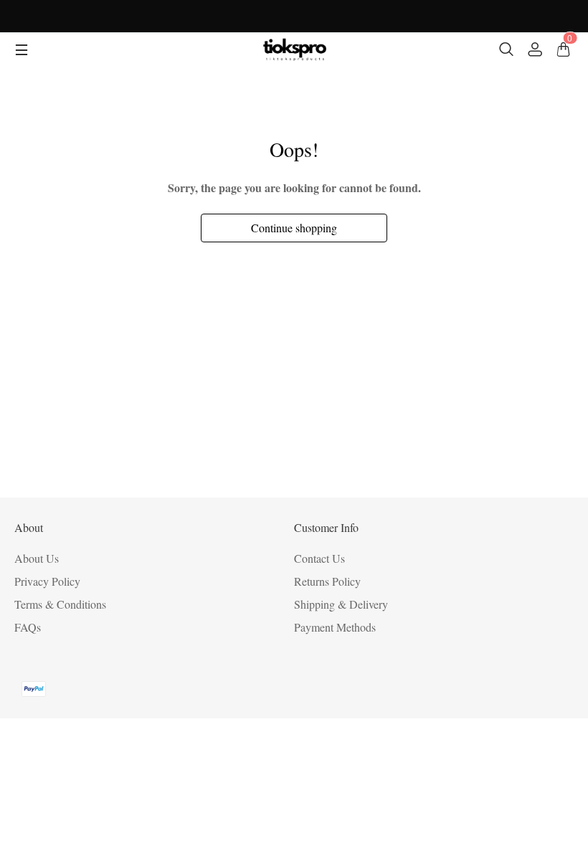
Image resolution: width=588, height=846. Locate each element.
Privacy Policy (47, 581)
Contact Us (319, 558)
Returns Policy (327, 581)
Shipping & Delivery (341, 604)
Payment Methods (335, 626)
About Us (36, 558)
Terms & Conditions (60, 604)
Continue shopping (294, 227)
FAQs (27, 626)
